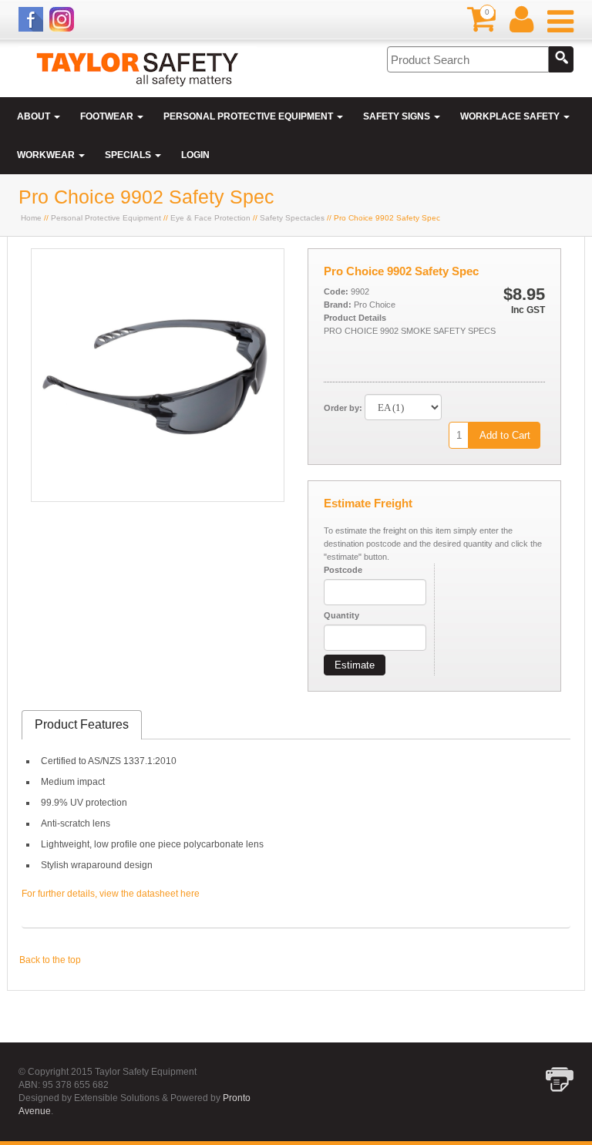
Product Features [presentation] (82, 724)
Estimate (355, 665)
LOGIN (195, 155)
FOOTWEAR (108, 116)
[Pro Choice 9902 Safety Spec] (158, 498)
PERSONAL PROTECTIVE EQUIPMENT (249, 116)
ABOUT (34, 116)
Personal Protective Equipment (106, 218)
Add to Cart (504, 435)
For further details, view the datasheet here (111, 893)
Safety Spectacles (292, 218)
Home (31, 218)
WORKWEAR (47, 155)
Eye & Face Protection (210, 218)
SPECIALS (129, 155)
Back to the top (50, 960)
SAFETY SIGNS (397, 116)
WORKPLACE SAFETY (511, 116)
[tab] (82, 725)
